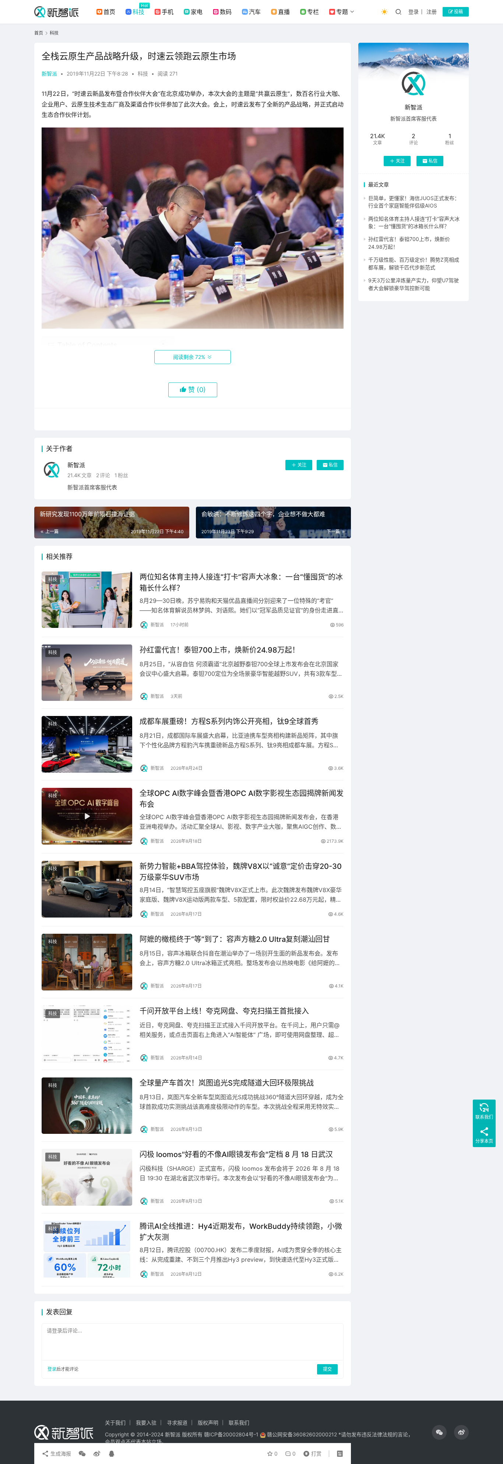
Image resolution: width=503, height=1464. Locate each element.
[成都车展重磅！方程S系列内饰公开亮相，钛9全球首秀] (87, 744)
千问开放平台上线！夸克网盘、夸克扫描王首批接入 (224, 1011)
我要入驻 (146, 1422)
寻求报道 (177, 1422)
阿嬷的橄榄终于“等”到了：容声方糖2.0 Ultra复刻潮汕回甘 (235, 939)
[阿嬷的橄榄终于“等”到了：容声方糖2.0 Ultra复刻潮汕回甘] (87, 962)
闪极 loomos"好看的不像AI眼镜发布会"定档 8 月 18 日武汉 (236, 1154)
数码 (226, 11)
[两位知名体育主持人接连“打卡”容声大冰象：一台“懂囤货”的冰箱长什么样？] (87, 600)
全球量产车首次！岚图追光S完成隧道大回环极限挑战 (227, 1083)
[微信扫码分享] (82, 1453)
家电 (197, 11)
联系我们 (239, 1422)
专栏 (313, 11)
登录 (413, 11)
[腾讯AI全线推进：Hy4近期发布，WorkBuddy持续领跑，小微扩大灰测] (87, 1249)
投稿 (458, 11)
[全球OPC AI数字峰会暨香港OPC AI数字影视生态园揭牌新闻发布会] (87, 816)
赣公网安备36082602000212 (302, 1434)
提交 (327, 1369)
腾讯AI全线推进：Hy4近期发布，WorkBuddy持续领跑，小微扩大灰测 (241, 1231)
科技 (138, 11)
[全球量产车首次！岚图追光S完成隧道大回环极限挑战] (87, 1105)
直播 (284, 11)
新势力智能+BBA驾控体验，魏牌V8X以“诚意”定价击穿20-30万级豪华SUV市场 (241, 871)
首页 (109, 11)
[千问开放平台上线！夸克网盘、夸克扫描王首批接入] (87, 1034)
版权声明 (208, 1422)
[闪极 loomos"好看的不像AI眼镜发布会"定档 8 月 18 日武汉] (87, 1177)
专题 (342, 11)
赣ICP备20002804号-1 (231, 1434)
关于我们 (115, 1422)
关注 (302, 465)
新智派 (49, 73)
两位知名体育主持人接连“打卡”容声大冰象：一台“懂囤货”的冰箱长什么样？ (241, 582)
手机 (167, 11)
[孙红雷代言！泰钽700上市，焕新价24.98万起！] (87, 672)
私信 (333, 465)
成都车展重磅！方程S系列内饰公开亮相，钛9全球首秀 (229, 721)
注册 (431, 11)
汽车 (255, 11)
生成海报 (60, 1453)
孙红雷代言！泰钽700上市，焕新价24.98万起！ (219, 650)
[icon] (439, 1432)
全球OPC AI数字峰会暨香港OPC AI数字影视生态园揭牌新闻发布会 (242, 798)
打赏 (310, 1452)
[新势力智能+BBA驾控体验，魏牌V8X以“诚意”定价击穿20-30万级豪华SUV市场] (87, 889)
